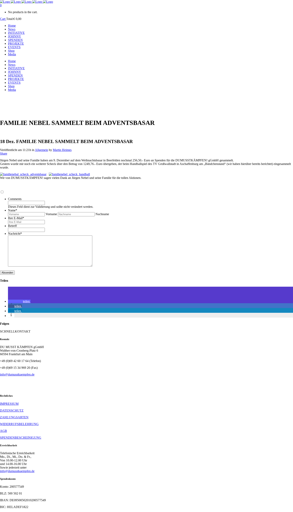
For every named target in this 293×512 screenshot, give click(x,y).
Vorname (51, 214)
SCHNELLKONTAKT (15, 331)
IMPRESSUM (9, 403)
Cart (3, 19)
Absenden (7, 272)
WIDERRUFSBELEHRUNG (19, 424)
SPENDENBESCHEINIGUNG (20, 437)
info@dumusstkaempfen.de (17, 374)
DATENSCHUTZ (12, 410)
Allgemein (41, 150)
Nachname (102, 214)
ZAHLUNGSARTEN (14, 417)
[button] (19, 301)
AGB (3, 431)
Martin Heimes (62, 150)
